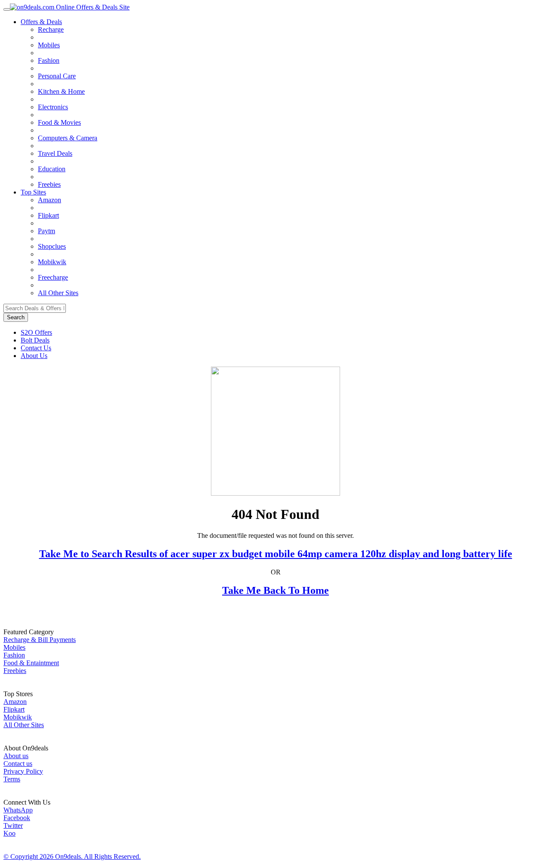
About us (15, 755)
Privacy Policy (23, 771)
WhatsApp (18, 810)
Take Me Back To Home (275, 590)
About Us (34, 355)
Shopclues (52, 246)
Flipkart (48, 215)
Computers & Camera (67, 138)
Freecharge (53, 277)
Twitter (13, 825)
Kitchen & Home (61, 91)
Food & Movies (59, 122)
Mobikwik (52, 261)
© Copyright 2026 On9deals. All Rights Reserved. (72, 856)
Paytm (46, 231)
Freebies (49, 184)
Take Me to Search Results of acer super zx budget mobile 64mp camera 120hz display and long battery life (275, 553)
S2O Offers (36, 332)
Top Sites (33, 192)
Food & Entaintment (31, 663)
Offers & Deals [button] (41, 21)
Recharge (51, 29)
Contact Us (36, 348)
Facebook (16, 817)
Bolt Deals (35, 340)
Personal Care (57, 76)
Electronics (53, 107)
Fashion (48, 60)
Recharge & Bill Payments (39, 639)
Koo (9, 833)
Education (51, 169)
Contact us (17, 763)
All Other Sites (58, 292)
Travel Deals (55, 153)
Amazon (49, 200)
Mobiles (49, 45)
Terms (11, 779)
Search (16, 317)
